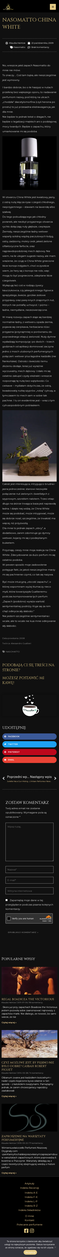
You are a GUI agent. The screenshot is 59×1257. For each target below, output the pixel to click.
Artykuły (29, 1183)
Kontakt (29, 1220)
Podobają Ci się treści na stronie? (28, 667)
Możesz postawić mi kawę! (23, 680)
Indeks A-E (31, 1192)
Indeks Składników (29, 1210)
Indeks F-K (31, 1197)
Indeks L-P (31, 1201)
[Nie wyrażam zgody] (55, 1247)
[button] (29, 736)
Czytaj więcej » (9, 1022)
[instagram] (32, 1230)
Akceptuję (30, 1252)
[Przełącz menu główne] (53, 7)
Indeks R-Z (31, 1205)
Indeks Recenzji (29, 1187)
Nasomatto (19, 47)
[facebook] (27, 1230)
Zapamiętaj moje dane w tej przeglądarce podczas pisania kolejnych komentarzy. (29, 904)
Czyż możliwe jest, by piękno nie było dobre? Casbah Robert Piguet (28, 1066)
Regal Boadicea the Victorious (28, 999)
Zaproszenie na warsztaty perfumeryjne (23, 1138)
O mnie (29, 1216)
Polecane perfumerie (29, 1224)
